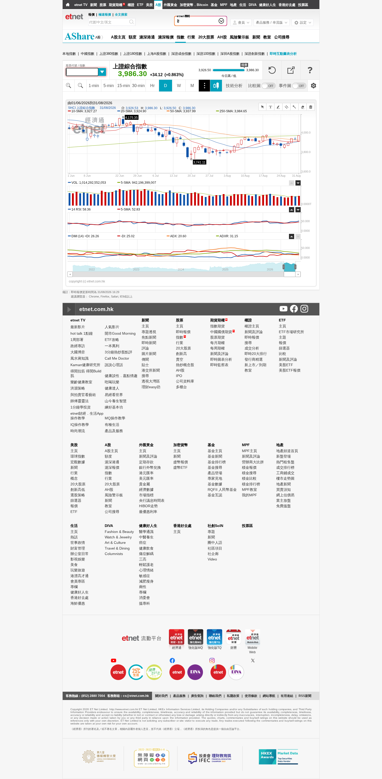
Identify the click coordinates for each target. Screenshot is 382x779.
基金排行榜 (217, 462)
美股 (149, 5)
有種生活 (112, 424)
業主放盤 (283, 500)
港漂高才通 (79, 576)
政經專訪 (77, 346)
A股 (158, 5)
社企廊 (213, 554)
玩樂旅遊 (77, 570)
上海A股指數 (156, 54)
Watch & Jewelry (118, 537)
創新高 (181, 354)
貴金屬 (144, 484)
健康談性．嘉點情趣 (121, 376)
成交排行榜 (285, 467)
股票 (103, 5)
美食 (74, 565)
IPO (179, 376)
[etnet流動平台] (141, 638)
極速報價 (104, 14)
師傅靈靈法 (79, 401)
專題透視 (149, 332)
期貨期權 (115, 5)
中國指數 (87, 54)
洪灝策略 (77, 388)
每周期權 (217, 348)
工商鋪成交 (285, 473)
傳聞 (145, 359)
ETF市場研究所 (291, 332)
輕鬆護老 (146, 565)
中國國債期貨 (222, 332)
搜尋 (145, 376)
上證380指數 (108, 54)
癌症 (142, 542)
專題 (211, 532)
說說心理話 (185, 21)
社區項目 (215, 548)
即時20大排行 (256, 354)
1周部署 (76, 340)
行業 (191, 37)
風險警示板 (239, 37)
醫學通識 (146, 532)
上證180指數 (132, 54)
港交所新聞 (151, 370)
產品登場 (215, 473)
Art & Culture (115, 542)
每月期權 (217, 343)
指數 (181, 37)
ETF (140, 5)
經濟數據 (146, 489)
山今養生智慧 (116, 401)
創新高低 (77, 489)
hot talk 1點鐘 (81, 333)
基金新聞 (215, 456)
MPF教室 (249, 489)
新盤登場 (283, 456)
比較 (282, 354)
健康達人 (112, 388)
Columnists (114, 554)
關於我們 (161, 696)
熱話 (74, 537)
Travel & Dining (117, 548)
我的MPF (249, 495)
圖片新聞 (149, 354)
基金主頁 (215, 451)
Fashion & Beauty (119, 532)
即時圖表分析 (221, 359)
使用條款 (251, 696)
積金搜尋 (249, 473)
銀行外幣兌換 (150, 467)
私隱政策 (233, 696)
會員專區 (77, 581)
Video (212, 559)
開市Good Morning (120, 333)
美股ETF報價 (289, 370)
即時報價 (183, 332)
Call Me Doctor (117, 358)
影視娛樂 (77, 559)
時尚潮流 (77, 431)
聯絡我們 (215, 696)
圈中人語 (215, 542)
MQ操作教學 (115, 418)
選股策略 (77, 495)
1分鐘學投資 (80, 407)
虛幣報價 (180, 462)
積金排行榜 (251, 484)
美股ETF (286, 365)
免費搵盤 (283, 506)
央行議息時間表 (151, 500)
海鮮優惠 (77, 603)
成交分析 (252, 348)
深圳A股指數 (230, 54)
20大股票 (206, 37)
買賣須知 (283, 489)
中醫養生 (146, 537)
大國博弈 (77, 352)
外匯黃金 (170, 5)
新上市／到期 (255, 365)
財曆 (233, 648)
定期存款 (146, 462)
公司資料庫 (185, 381)
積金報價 (249, 467)
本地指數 (69, 54)
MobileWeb (252, 650)
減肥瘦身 (146, 581)
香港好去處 (287, 5)
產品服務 (179, 696)
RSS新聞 (305, 696)
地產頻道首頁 (287, 451)
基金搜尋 (215, 467)
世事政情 (77, 542)
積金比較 (249, 478)
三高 (142, 559)
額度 (132, 37)
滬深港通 (147, 37)
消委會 (144, 598)
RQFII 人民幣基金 (222, 489)
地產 (233, 5)
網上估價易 (285, 495)
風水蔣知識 (79, 358)
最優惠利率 (148, 512)
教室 (267, 37)
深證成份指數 (181, 54)
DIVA (252, 5)
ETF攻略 (112, 340)
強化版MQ (195, 648)
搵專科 (144, 603)
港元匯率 (146, 473)
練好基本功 (114, 407)
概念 (74, 478)
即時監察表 (219, 365)
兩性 (142, 587)
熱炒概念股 (185, 365)
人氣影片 (112, 327)
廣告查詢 (197, 696)
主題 (282, 337)
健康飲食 (146, 548)
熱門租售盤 (285, 462)
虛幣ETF (180, 467)
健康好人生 (267, 5)
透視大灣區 (151, 381)
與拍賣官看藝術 (83, 395)
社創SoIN (215, 526)
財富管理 (77, 548)
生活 (242, 5)
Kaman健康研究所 (85, 365)
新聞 (93, 5)
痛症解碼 (146, 554)
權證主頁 (252, 326)
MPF (223, 5)
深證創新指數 (255, 54)
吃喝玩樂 (112, 382)
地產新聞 (283, 484)
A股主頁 (118, 37)
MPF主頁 (249, 451)
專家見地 (215, 478)
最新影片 (77, 327)
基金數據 (215, 484)
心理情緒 (146, 570)
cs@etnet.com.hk (136, 696)
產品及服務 (114, 431)
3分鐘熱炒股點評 (118, 352)
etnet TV (81, 5)
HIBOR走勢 (148, 506)
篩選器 (284, 348)
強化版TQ (214, 648)
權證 (131, 5)
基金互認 (215, 495)
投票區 (303, 5)
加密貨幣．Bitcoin (194, 5)
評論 (145, 348)
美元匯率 (146, 478)
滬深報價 (166, 37)
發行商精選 (254, 359)
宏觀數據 (77, 462)
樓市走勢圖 (285, 478)
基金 (214, 5)
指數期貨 (217, 326)
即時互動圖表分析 (283, 54)
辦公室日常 (79, 554)
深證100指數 (205, 54)
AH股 (222, 37)
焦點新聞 (149, 337)
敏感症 (144, 576)
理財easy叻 (151, 387)
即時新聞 (149, 343)
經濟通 (176, 648)
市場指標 (146, 495)
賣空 (179, 359)
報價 (282, 343)
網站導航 (269, 696)
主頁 (145, 326)
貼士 (145, 365)
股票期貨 (217, 337)
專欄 (74, 587)
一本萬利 (112, 346)
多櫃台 (181, 387)
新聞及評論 (219, 354)
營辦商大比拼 (253, 462)
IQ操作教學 (79, 424)
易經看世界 (114, 395)
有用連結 (287, 696)
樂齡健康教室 (81, 382)
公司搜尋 (282, 37)
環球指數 (77, 456)
